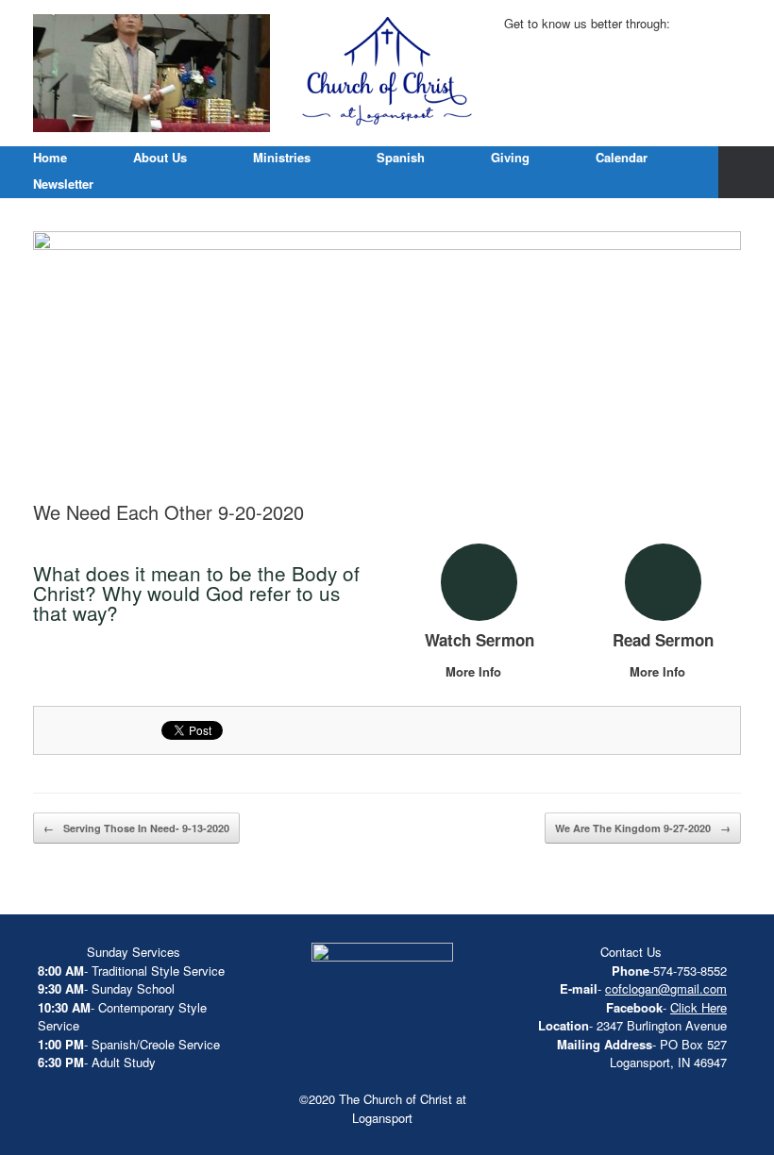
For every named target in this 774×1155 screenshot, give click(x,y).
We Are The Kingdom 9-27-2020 (643, 828)
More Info (475, 671)
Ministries (282, 157)
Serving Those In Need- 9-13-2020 (136, 828)
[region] (151, 73)
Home (50, 157)
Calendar (622, 157)
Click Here (698, 1007)
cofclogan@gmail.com (666, 988)
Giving (510, 157)
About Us (160, 157)
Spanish (401, 157)
